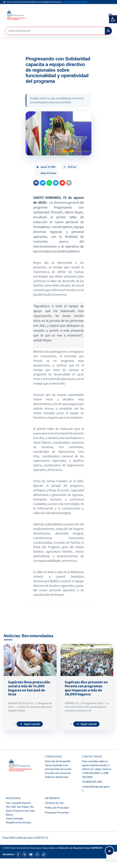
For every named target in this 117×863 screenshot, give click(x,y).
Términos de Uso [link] (54, 803)
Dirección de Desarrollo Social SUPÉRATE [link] (81, 848)
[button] (36, 183)
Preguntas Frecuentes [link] (57, 812)
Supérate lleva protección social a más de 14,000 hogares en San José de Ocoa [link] (29, 688)
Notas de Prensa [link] (48, 173)
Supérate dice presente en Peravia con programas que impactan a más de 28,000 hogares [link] (86, 688)
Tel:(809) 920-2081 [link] (92, 781)
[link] (113, 19)
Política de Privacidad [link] (57, 807)
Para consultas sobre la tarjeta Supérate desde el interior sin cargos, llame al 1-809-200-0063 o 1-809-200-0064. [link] (96, 769)
